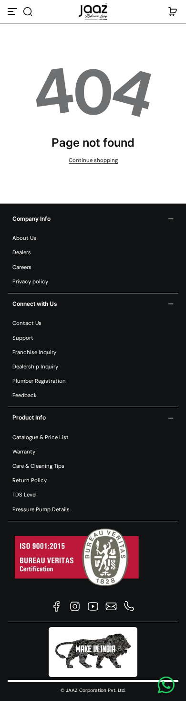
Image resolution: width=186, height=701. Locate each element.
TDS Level (24, 494)
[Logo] (93, 11)
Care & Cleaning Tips (38, 466)
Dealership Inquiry (35, 366)
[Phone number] (129, 606)
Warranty (23, 451)
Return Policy (29, 480)
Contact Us (26, 323)
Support (22, 338)
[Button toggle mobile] (13, 11)
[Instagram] (75, 606)
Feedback (24, 395)
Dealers (21, 252)
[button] (27, 11)
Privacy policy (30, 281)
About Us (24, 238)
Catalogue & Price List (40, 437)
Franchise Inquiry (34, 352)
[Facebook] (56, 606)
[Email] (111, 606)
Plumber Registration (39, 381)
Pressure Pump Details (41, 509)
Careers (21, 267)
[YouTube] (93, 606)
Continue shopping (93, 160)
